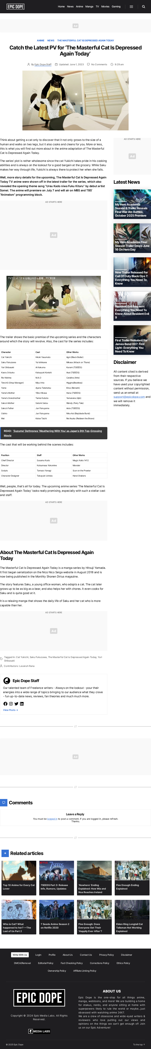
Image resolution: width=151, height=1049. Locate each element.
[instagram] (11, 703)
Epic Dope (18, 1044)
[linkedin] (21, 703)
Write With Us (20, 954)
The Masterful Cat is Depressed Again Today (85, 40)
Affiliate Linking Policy (84, 970)
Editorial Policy (45, 963)
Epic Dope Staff (43, 64)
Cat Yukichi (22, 657)
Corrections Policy (99, 963)
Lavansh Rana (27, 665)
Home (61, 6)
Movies (105, 6)
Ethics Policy (123, 963)
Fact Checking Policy (72, 963)
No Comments (99, 64)
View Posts (10, 709)
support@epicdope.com (129, 397)
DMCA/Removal (22, 963)
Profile (52, 954)
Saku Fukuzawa (38, 657)
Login (38, 954)
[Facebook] (5, 703)
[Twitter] (16, 703)
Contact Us (86, 954)
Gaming (116, 6)
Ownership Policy (57, 970)
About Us (68, 954)
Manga (89, 6)
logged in (52, 818)
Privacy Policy (106, 954)
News (70, 6)
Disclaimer (126, 954)
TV (97, 6)
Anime (79, 6)
